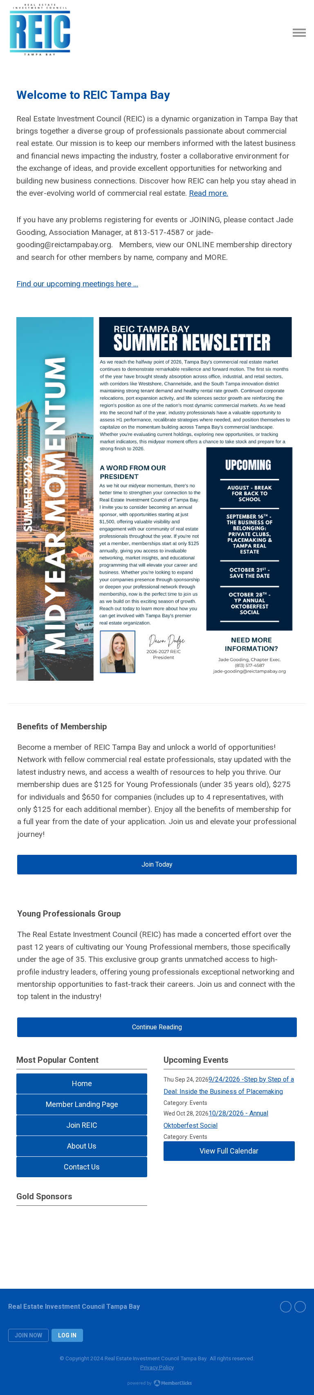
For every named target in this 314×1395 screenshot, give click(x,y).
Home (82, 1083)
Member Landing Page (82, 1104)
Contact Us (82, 1166)
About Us (81, 1146)
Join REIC (81, 1125)
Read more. (208, 193)
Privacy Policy (157, 1367)
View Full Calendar (229, 1151)
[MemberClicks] (41, 32)
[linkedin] (300, 1306)
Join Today (157, 864)
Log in (67, 1335)
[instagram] (286, 1306)
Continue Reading (157, 1027)
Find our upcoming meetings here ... (77, 283)
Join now (28, 1335)
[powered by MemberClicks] (157, 1384)
